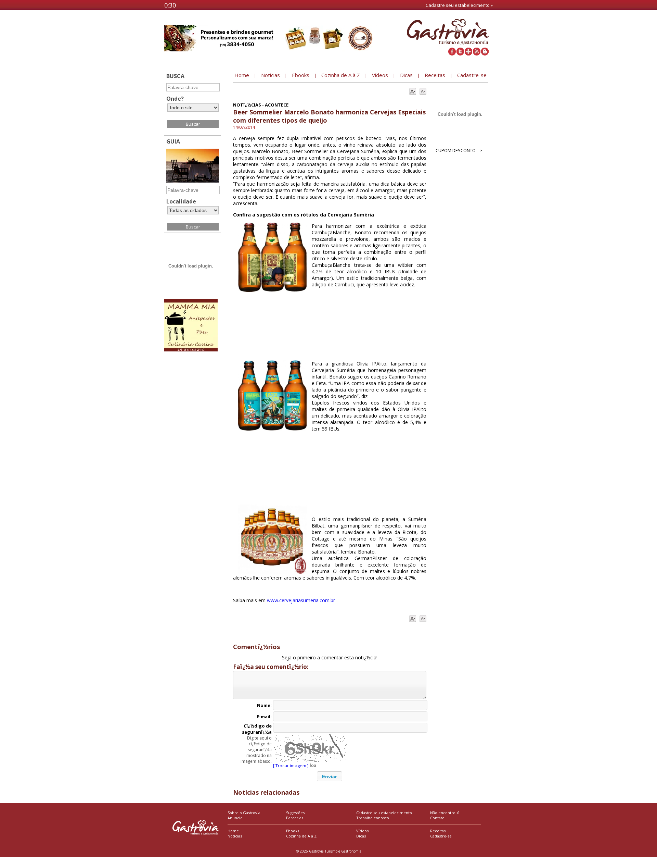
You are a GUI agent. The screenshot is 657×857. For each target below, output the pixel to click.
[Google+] (468, 54)
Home (233, 830)
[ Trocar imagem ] (291, 765)
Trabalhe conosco (372, 817)
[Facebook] (452, 54)
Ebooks (292, 830)
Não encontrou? (444, 812)
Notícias (235, 836)
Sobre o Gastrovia (244, 812)
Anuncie (235, 817)
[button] (329, 776)
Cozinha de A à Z (301, 836)
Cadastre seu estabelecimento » (459, 5)
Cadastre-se (441, 836)
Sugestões (295, 812)
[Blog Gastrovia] (485, 54)
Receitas (438, 830)
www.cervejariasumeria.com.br (301, 600)
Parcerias (294, 817)
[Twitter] (460, 54)
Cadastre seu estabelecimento (384, 812)
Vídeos (362, 830)
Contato (437, 817)
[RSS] (476, 54)
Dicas (361, 836)
